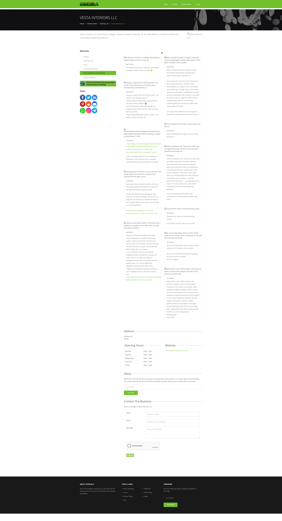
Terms (125, 492)
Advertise (147, 489)
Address (86, 57)
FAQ (124, 500)
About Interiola (128, 489)
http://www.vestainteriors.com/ (176, 351)
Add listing (148, 492)
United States (92, 24)
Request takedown (89, 78)
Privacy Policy (128, 496)
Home (165, 4)
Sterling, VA (104, 24)
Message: (129, 428)
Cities (175, 4)
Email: (128, 420)
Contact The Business (90, 69)
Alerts (85, 65)
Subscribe (130, 393)
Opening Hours (88, 61)
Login (198, 4)
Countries (187, 4)
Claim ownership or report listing (94, 73)
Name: (128, 413)
